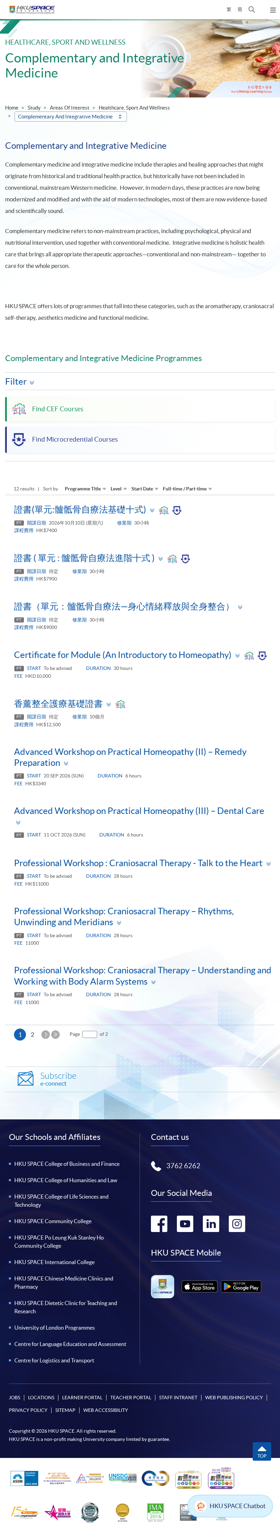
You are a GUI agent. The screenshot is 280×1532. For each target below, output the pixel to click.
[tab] (140, 509)
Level (116, 488)
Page (75, 1034)
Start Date (142, 488)
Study (34, 108)
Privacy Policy (28, 1410)
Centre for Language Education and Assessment (70, 1344)
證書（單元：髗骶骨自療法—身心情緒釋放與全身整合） (124, 606)
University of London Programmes (54, 1328)
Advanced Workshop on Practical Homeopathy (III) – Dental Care (139, 811)
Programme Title (83, 488)
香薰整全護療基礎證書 (58, 703)
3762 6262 (183, 1166)
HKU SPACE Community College (53, 1221)
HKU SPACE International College (54, 1262)
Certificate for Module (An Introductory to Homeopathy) (123, 655)
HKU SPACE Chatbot (238, 1505)
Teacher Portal (130, 1397)
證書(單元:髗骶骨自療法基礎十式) (80, 509)
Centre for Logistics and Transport (54, 1360)
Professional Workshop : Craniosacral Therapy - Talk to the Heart (138, 863)
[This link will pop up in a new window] (200, 1286)
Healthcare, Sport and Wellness (134, 108)
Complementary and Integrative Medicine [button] (65, 116)
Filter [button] (16, 381)
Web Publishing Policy (234, 1397)
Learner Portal (82, 1397)
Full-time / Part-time (185, 488)
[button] (251, 9)
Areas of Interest (69, 108)
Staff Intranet (178, 1397)
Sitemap (65, 1410)
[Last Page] (55, 1034)
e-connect (58, 1079)
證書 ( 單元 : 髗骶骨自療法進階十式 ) (84, 558)
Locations (41, 1397)
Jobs (14, 1397)
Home (11, 108)
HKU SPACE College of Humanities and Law (65, 1180)
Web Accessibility (105, 1410)
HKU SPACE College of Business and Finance (67, 1164)
